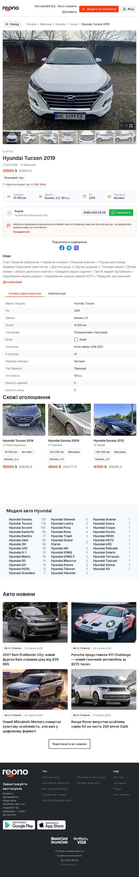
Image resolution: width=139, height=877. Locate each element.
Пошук (117, 788)
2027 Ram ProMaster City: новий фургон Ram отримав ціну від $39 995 (31, 659)
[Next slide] (130, 78)
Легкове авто (50, 777)
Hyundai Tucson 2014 (18, 440)
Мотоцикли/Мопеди (54, 788)
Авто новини (67, 6)
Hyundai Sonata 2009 (63, 440)
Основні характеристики (25, 293)
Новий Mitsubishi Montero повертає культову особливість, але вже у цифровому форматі (32, 726)
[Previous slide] (8, 78)
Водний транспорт (89, 783)
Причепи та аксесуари (91, 777)
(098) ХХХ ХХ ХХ (95, 212)
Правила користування (69, 855)
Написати (124, 212)
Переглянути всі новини (69, 743)
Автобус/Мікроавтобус (56, 800)
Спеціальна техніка (54, 794)
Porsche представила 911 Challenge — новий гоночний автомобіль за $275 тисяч (101, 659)
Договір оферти (69, 860)
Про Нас (118, 777)
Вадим (19, 211)
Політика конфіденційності (69, 851)
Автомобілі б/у (45, 6)
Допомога (69, 12)
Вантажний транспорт (56, 783)
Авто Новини (12, 648)
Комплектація (57, 293)
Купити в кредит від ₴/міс (26, 184)
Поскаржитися (21, 231)
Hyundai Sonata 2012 (109, 440)
